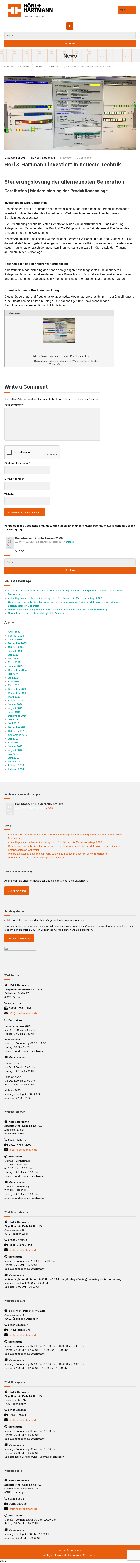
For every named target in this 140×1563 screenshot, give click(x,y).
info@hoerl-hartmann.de (23, 1013)
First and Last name (17, 463)
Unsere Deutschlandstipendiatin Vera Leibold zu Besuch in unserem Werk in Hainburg (57, 609)
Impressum (74, 1555)
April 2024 (14, 681)
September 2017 (17, 734)
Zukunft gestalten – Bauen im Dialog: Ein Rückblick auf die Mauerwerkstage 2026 (55, 598)
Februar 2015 (16, 765)
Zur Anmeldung (17, 890)
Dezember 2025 (17, 643)
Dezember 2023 (17, 689)
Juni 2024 (13, 677)
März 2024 (14, 685)
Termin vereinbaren (19, 937)
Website (9, 494)
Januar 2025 (15, 666)
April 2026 (14, 631)
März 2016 (14, 761)
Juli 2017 (13, 738)
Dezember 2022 (17, 692)
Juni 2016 (13, 757)
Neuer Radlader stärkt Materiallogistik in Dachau (36, 613)
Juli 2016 (13, 753)
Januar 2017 (15, 746)
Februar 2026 (16, 635)
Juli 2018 (13, 719)
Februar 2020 (16, 700)
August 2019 (15, 708)
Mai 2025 (13, 658)
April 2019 (14, 711)
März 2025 (14, 662)
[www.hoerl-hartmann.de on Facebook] (69, 26)
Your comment (13, 404)
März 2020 (14, 696)
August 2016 (15, 750)
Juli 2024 (13, 673)
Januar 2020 (15, 704)
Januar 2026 (15, 639)
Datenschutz (90, 1555)
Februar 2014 (16, 769)
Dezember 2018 (17, 715)
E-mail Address (14, 478)
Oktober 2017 (16, 731)
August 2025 (15, 650)
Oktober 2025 (16, 647)
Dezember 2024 (17, 670)
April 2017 (14, 742)
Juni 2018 (13, 723)
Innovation (66, 157)
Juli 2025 (13, 654)
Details (70, 541)
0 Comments (84, 157)
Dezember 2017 (17, 727)
